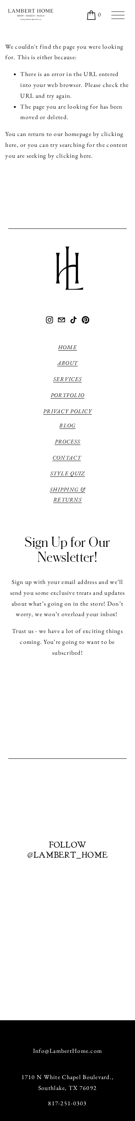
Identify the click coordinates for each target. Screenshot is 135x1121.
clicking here (74, 156)
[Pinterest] (85, 320)
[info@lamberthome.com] (61, 320)
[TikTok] (73, 320)
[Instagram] (49, 320)
